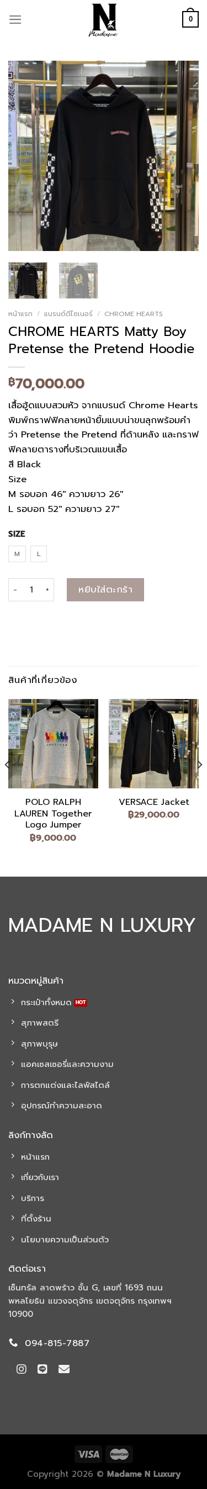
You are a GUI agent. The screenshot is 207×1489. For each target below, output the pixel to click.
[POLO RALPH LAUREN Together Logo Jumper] (53, 744)
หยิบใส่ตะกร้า (105, 589)
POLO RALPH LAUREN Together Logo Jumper (53, 814)
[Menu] (15, 20)
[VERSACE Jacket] (154, 744)
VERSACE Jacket (154, 802)
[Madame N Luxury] (103, 19)
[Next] (181, 156)
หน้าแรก (20, 314)
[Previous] (26, 156)
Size (16, 534)
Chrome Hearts (133, 314)
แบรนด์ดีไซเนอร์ (68, 314)
